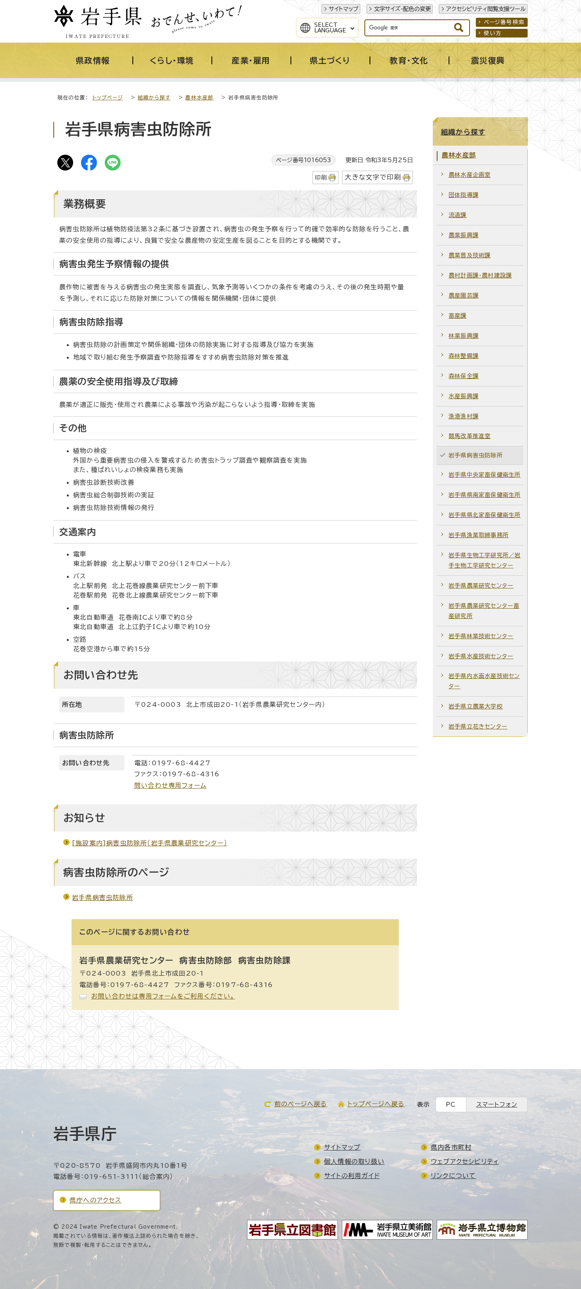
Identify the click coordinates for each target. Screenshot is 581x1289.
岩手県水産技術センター (481, 656)
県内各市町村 (451, 1147)
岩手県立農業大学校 (476, 706)
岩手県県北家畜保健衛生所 (485, 515)
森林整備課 (464, 356)
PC (451, 1104)
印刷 (321, 177)
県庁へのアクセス (96, 1200)
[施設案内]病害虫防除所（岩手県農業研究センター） (149, 843)
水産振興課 (464, 396)
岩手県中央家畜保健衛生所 (485, 475)
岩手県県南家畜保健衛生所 (485, 495)
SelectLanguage (330, 27)
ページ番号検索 (504, 22)
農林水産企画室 (469, 175)
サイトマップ (343, 9)
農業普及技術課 (469, 255)
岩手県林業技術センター (481, 636)
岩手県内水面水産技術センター (484, 681)
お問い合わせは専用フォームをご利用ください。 (163, 996)
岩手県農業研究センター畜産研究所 (484, 611)
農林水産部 (199, 97)
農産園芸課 (464, 295)
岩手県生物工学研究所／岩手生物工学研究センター (485, 560)
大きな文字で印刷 (373, 177)
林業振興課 (464, 336)
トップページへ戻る (376, 1104)
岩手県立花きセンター (478, 726)
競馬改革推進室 (469, 436)
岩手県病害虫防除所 (102, 897)
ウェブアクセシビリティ (465, 1161)
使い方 (493, 33)
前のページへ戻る (300, 1104)
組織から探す (154, 97)
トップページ (107, 97)
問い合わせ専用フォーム (170, 785)
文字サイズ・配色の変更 (402, 9)
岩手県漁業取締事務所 (479, 535)
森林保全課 (464, 376)
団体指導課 (464, 195)
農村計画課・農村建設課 (480, 275)
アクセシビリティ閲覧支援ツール (486, 9)
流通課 (458, 215)
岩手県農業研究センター (481, 585)
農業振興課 (464, 235)
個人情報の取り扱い (354, 1161)
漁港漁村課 (464, 416)
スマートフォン (496, 1104)
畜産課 (458, 316)
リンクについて (453, 1176)
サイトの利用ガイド (352, 1176)
